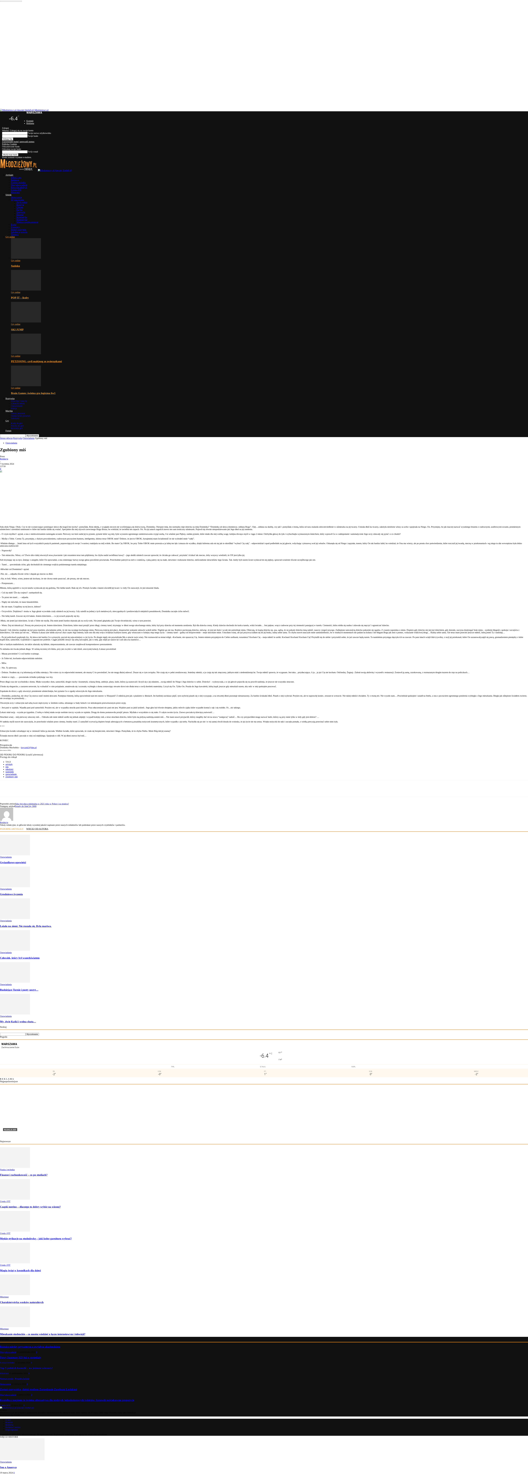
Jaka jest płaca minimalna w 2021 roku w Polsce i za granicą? (42, 804)
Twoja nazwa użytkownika (39, 133)
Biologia (20, 204)
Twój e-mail (33, 152)
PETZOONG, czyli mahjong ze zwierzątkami (36, 361)
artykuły (9, 764)
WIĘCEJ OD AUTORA (37, 829)
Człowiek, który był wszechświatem (20, 957)
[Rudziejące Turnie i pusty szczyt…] (15, 982)
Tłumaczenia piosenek (20, 416)
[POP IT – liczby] (26, 290)
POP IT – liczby (20, 297)
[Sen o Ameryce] (22, 1459)
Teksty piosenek (18, 413)
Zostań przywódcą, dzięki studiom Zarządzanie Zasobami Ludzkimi (38, 1389)
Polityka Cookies (9, 144)
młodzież (9, 769)
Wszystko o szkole (19, 185)
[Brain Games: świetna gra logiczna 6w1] (26, 385)
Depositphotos (12, 1430)
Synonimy (15, 227)
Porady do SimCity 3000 (25, 806)
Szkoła (8, 195)
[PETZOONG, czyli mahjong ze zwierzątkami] (26, 353)
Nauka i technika (18, 182)
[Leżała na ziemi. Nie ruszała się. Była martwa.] (15, 918)
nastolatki (10, 772)
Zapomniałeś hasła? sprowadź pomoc (18, 141)
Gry (7, 421)
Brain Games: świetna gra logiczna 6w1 (33, 393)
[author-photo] (6, 820)
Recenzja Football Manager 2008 (20, 1134)
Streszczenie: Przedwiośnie (14, 1378)
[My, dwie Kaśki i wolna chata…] (15, 1014)
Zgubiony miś (12, 777)
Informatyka (21, 217)
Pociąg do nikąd (8, 757)
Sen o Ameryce (8, 1467)
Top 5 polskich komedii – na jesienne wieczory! (26, 1368)
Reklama (30, 123)
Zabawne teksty (18, 403)
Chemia (19, 207)
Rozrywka (10, 398)
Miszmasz (15, 192)
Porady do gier (17, 426)
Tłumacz (15, 234)
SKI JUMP (17, 329)
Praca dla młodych (19, 187)
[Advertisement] (20, 506)
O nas (8, 1420)
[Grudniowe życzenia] (15, 886)
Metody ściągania (18, 229)
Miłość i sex (16, 177)
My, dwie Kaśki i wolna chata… (18, 1021)
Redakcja (4, 459)
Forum (8, 431)
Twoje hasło (33, 136)
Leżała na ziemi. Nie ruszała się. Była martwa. (26, 926)
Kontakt (29, 121)
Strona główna (6, 438)
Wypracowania (17, 200)
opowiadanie (11, 774)
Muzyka (9, 411)
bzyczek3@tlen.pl (29, 747)
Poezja (14, 408)
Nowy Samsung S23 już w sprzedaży (20, 1357)
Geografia (20, 212)
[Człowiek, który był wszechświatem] (15, 950)
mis (7, 767)
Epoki (13, 224)
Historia (19, 214)
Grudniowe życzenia (11, 894)
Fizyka (19, 209)
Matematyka (21, 219)
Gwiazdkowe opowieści (13, 862)
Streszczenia (16, 197)
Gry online (10, 237)
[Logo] (19, 170)
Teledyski (15, 418)
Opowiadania (17, 406)
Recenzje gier (17, 428)
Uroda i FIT (16, 190)
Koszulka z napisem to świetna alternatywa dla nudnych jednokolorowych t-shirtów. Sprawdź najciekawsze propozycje (67, 1400)
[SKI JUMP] (26, 322)
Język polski (21, 202)
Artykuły (9, 175)
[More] (111, 480)
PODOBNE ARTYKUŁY (12, 829)
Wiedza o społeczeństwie (27, 222)
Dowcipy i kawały (19, 401)
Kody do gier (17, 423)
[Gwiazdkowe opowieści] (15, 854)
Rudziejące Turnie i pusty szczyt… (19, 989)
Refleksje (15, 180)
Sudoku (15, 265)
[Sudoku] (26, 258)
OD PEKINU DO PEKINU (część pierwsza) (21, 755)
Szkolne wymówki (19, 232)
